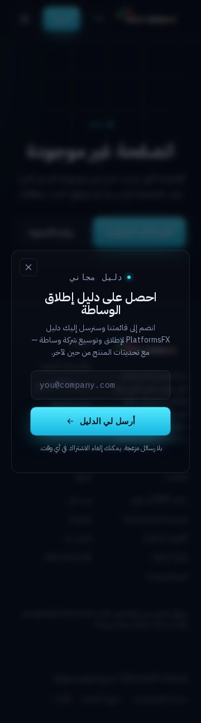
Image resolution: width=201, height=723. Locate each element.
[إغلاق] (28, 267)
